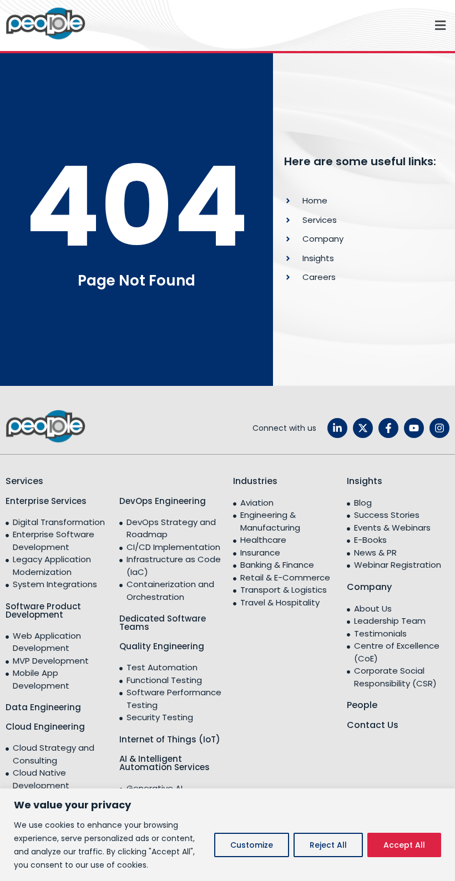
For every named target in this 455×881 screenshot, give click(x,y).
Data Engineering (43, 707)
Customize (251, 845)
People (362, 705)
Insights (364, 481)
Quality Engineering (161, 646)
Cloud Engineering (45, 726)
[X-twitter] (363, 428)
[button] (273, 26)
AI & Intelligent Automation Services (164, 763)
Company (369, 586)
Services (24, 481)
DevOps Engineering (162, 501)
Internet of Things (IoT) (169, 739)
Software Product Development (43, 610)
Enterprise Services (46, 501)
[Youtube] (414, 428)
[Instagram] (439, 428)
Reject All (328, 845)
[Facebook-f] (388, 428)
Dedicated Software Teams (162, 623)
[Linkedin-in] (337, 428)
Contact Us (372, 725)
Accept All (404, 845)
